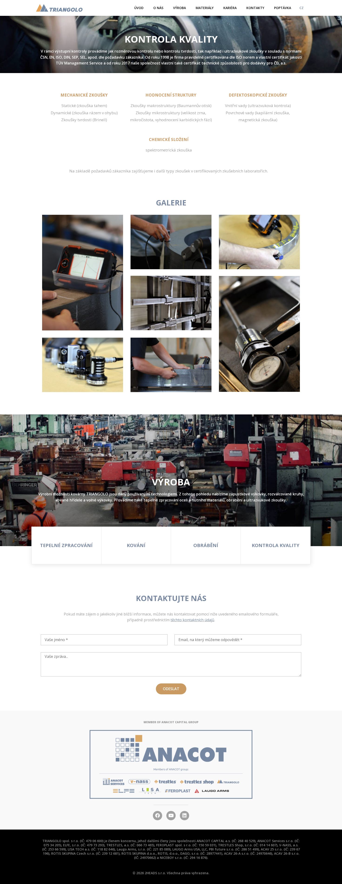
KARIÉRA (230, 8)
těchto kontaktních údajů (192, 619)
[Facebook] (157, 815)
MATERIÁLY (205, 8)
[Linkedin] (184, 815)
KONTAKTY (255, 8)
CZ (301, 8)
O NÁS (158, 8)
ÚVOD (139, 8)
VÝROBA (179, 8)
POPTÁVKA (282, 8)
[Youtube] (171, 815)
